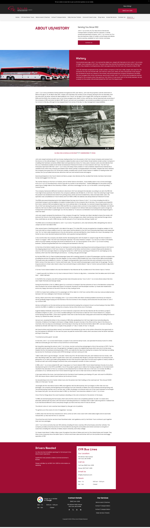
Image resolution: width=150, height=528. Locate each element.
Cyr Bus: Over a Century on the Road (65, 153)
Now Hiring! (127, 6)
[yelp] (77, 510)
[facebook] (69, 510)
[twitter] (73, 510)
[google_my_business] (81, 510)
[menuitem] (17, 17)
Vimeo (93, 153)
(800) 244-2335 (89, 465)
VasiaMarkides (84, 153)
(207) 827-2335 (87, 468)
